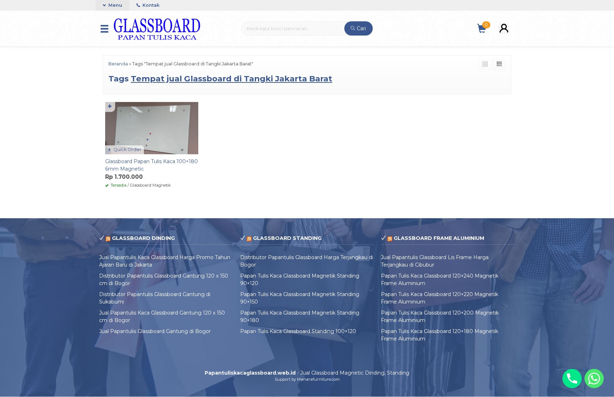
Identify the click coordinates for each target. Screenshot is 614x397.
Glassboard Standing (287, 238)
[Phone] (572, 378)
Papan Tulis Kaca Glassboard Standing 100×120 (298, 331)
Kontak (150, 5)
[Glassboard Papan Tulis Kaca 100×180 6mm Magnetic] (151, 127)
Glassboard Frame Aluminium (439, 238)
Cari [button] (360, 28)
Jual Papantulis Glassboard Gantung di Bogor (155, 331)
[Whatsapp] (594, 378)
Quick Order (126, 149)
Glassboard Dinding (143, 238)
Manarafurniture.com (318, 379)
